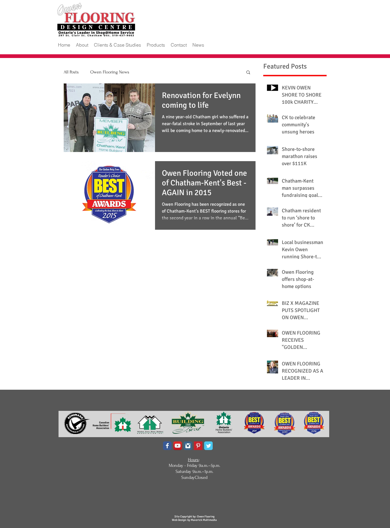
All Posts (71, 72)
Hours (193, 459)
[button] (117, 45)
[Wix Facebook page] (167, 445)
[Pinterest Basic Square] (198, 445)
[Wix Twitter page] (208, 445)
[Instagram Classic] (188, 445)
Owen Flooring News (109, 72)
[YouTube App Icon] (177, 445)
